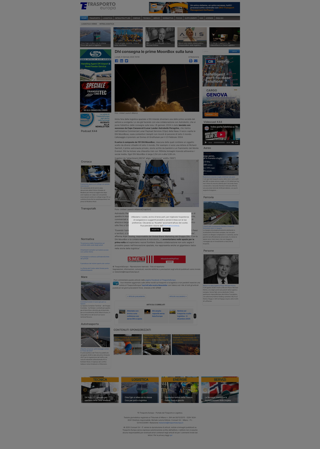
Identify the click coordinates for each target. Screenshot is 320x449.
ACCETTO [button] (155, 230)
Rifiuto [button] (166, 230)
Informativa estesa (171, 225)
